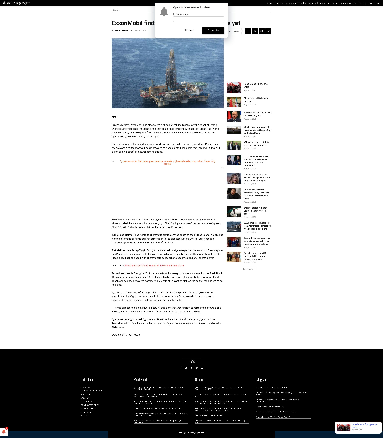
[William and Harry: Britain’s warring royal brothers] (234, 145)
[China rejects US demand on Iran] (234, 102)
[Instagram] (186, 368)
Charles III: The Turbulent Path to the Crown (276, 411)
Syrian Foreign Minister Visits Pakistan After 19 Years (255, 211)
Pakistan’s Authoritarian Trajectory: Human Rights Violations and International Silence (218, 409)
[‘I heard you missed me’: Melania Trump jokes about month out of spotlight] (234, 178)
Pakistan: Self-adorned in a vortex (271, 387)
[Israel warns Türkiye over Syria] (234, 87)
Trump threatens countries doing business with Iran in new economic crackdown (257, 241)
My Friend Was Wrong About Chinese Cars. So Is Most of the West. (221, 395)
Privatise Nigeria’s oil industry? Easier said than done (154, 265)
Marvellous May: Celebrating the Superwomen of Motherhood (278, 400)
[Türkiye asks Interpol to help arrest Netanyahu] (234, 116)
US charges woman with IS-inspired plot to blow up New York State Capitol (257, 130)
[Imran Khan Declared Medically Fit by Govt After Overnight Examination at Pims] (234, 193)
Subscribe (213, 30)
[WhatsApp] (262, 31)
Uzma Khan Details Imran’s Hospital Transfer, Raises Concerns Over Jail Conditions (158, 395)
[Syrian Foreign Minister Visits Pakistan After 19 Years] (234, 211)
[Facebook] (248, 31)
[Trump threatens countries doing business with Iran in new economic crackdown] (234, 242)
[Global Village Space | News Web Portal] (16, 3)
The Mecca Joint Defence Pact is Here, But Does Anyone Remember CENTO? (220, 388)
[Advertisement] (168, 195)
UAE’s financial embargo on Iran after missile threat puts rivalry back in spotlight (257, 226)
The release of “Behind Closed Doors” (273, 417)
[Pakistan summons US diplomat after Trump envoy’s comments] (234, 257)
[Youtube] (202, 368)
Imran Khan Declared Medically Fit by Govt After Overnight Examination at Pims (160, 402)
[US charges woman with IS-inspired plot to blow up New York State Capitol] (234, 129)
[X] (255, 31)
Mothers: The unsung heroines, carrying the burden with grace (281, 393)
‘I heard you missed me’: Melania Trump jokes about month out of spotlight (257, 177)
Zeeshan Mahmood (123, 30)
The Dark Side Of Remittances (208, 415)
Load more (248, 269)
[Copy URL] (268, 31)
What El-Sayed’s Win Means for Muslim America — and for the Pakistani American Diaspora (221, 402)
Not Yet (189, 30)
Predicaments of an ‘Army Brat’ (270, 406)
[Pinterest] (191, 368)
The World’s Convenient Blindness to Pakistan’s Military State (220, 421)
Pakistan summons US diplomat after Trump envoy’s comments (255, 256)
